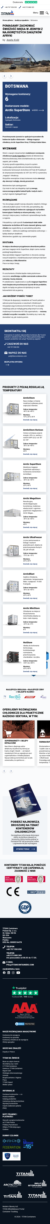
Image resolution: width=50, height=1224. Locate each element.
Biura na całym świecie (11, 1061)
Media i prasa (7, 1084)
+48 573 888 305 (28, 7)
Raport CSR (7, 1071)
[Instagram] (13, 972)
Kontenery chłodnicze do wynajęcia (15, 1040)
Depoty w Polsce (9, 1052)
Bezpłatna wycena (13, 362)
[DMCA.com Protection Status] (25, 1024)
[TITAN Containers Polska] (7, 13)
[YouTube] (18, 972)
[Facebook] (4, 972)
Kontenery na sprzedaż (11, 1037)
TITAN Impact (8, 1082)
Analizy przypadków (22, 20)
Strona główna (8, 20)
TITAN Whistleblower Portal (13, 1209)
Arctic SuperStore (21, 110)
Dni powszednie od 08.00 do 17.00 (21, 955)
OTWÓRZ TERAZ (22, 849)
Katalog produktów (9, 1099)
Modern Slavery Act (10, 1206)
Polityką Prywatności (10, 1125)
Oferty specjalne (8, 1042)
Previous (4, 76)
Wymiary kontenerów (10, 1103)
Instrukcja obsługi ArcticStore (13, 1101)
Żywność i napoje (11, 127)
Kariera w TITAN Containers (12, 1068)
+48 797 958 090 (11, 7)
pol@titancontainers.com (17, 356)
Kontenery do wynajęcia (11, 1035)
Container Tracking (10, 1212)
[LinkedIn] (8, 972)
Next (11, 76)
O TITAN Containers (10, 1066)
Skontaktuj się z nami (10, 1064)
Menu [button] (35, 13)
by (11, 39)
